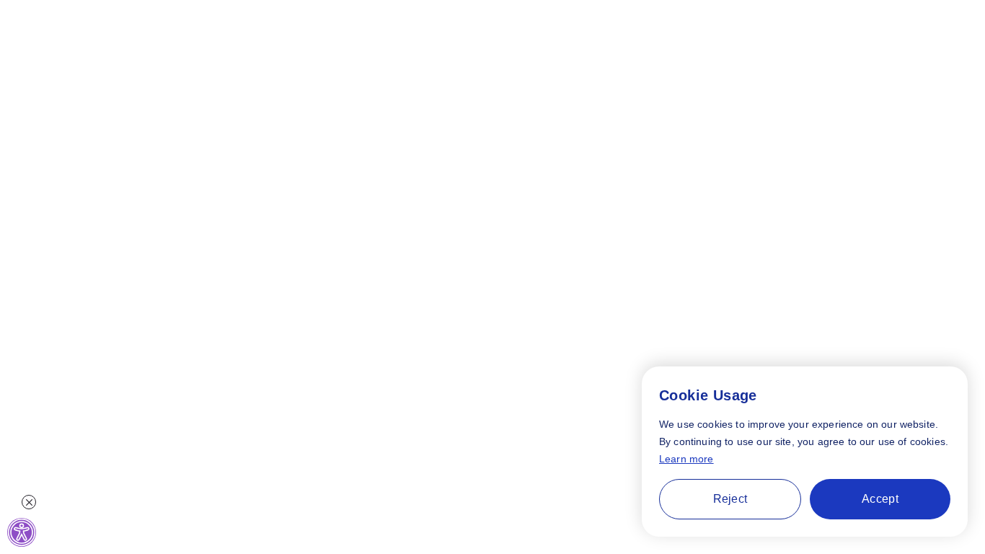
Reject (730, 499)
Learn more (686, 459)
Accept (880, 499)
